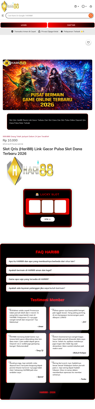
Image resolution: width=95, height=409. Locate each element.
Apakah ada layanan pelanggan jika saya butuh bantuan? (37, 288)
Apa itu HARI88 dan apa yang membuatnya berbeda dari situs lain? (42, 261)
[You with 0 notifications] (84, 6)
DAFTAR (71, 25)
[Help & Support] (76, 6)
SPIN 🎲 (47, 219)
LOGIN (24, 25)
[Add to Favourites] (88, 42)
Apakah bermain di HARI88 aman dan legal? (30, 270)
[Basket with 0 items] (91, 6)
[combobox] (47, 15)
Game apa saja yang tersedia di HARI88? (29, 279)
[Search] (91, 15)
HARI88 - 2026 (47, 392)
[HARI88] (10, 11)
